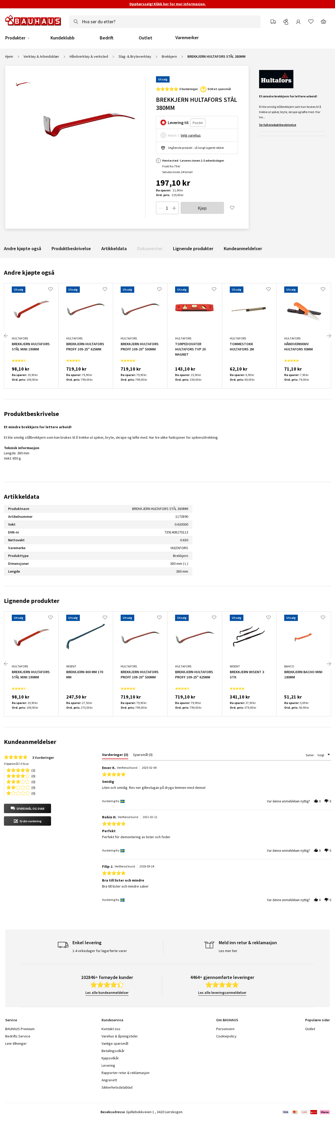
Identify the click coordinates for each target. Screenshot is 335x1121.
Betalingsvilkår (113, 1050)
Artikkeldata (114, 248)
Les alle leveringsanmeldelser (222, 992)
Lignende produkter (193, 248)
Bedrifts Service (17, 1036)
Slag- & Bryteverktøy (135, 56)
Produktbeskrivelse (71, 248)
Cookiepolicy (226, 1036)
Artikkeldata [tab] (21, 496)
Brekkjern (169, 56)
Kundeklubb (63, 38)
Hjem (9, 56)
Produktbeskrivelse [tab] (31, 414)
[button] (27, 808)
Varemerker (187, 37)
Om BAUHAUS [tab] (227, 1020)
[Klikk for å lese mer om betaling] (305, 1112)
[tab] (115, 755)
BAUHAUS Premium (20, 1028)
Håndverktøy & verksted (89, 56)
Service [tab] (11, 1020)
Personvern (225, 1028)
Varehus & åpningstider (120, 1036)
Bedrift (107, 38)
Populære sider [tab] (317, 1020)
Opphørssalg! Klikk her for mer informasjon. (167, 4)
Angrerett (109, 1080)
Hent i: (174, 135)
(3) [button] (33, 770)
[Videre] (329, 336)
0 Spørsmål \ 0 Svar (16, 764)
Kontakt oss (111, 1028)
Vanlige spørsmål (115, 1043)
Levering (108, 1065)
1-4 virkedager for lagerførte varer (99, 950)
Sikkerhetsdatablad (117, 1087)
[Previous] (6, 336)
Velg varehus (191, 135)
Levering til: (178, 122)
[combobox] (165, 21)
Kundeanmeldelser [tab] (30, 742)
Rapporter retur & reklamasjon (125, 1072)
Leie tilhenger (16, 1043)
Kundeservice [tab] (112, 1020)
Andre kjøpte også (22, 248)
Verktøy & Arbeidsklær (41, 56)
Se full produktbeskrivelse (277, 125)
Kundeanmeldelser (243, 248)
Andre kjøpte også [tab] (29, 272)
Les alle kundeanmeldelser (107, 992)
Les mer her (228, 950)
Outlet (145, 38)
